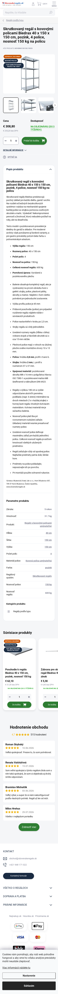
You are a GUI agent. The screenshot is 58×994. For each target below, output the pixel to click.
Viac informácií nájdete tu (16, 967)
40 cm (49, 533)
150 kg (48, 584)
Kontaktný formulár (18, 876)
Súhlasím (29, 985)
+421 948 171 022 (18, 864)
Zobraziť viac (29, 827)
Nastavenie (29, 975)
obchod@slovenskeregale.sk (23, 858)
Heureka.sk (28, 916)
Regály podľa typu (22, 611)
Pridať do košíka (31, 140)
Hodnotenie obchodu (29, 727)
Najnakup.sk (15, 916)
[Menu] (54, 4)
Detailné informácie (13, 150)
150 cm (48, 540)
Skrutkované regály (42, 576)
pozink (48, 567)
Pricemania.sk (42, 916)
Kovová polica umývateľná (39, 561)
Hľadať (51, 12)
